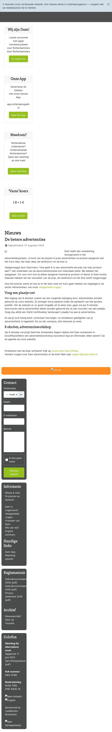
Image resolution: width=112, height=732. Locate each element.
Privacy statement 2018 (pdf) (13, 596)
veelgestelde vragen (50, 287)
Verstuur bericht (14, 472)
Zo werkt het (18, 58)
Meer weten (18, 215)
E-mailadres (11, 415)
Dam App (10, 551)
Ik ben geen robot (15, 460)
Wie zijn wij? (12, 527)
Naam (8, 401)
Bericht (8, 428)
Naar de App (18, 115)
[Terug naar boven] (107, 727)
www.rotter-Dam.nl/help (65, 350)
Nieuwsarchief (13, 616)
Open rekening (18, 171)
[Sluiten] (108, 4)
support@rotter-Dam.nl (85, 354)
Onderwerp (11, 388)
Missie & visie (12, 492)
